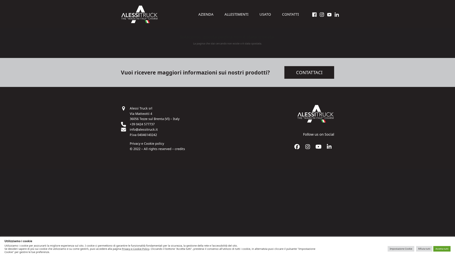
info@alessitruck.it (144, 129)
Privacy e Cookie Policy (135, 248)
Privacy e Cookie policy (147, 143)
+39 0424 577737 (142, 124)
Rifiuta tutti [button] (424, 248)
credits (180, 149)
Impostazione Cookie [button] (401, 248)
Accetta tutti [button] (441, 248)
